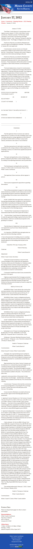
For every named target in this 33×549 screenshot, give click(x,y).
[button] (18, 2)
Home (3, 21)
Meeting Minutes (17, 21)
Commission (9, 21)
